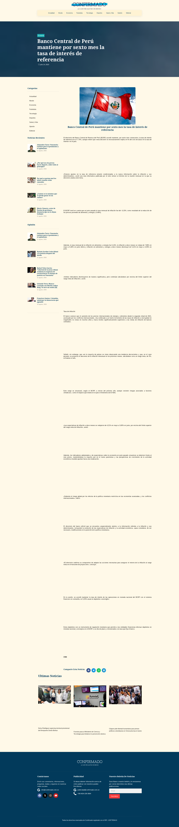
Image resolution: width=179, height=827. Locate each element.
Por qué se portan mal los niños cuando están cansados (46, 180)
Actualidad (51, 13)
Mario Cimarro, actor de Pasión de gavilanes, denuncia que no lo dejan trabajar (46, 211)
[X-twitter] (45, 795)
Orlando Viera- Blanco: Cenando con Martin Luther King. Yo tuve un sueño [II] (47, 285)
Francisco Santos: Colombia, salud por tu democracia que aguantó (48, 300)
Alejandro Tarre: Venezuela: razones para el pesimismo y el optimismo (48, 146)
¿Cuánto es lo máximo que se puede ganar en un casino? (47, 195)
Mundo (60, 13)
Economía (69, 13)
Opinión (120, 13)
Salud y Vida (110, 13)
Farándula (79, 13)
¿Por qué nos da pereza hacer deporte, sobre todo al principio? (47, 165)
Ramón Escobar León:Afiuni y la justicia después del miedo (47, 253)
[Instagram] (50, 795)
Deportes (99, 13)
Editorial (128, 13)
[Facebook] (39, 795)
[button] (40, 35)
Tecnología (89, 13)
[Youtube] (56, 795)
